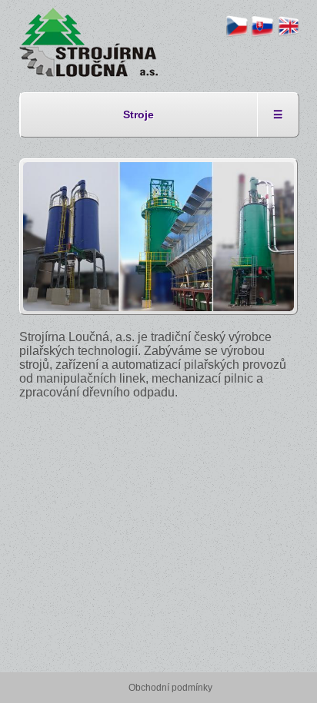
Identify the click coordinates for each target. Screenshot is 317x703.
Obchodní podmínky (170, 687)
